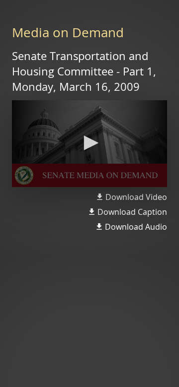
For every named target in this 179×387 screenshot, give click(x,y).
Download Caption (132, 211)
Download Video (136, 197)
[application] (89, 144)
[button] (89, 143)
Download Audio (136, 226)
